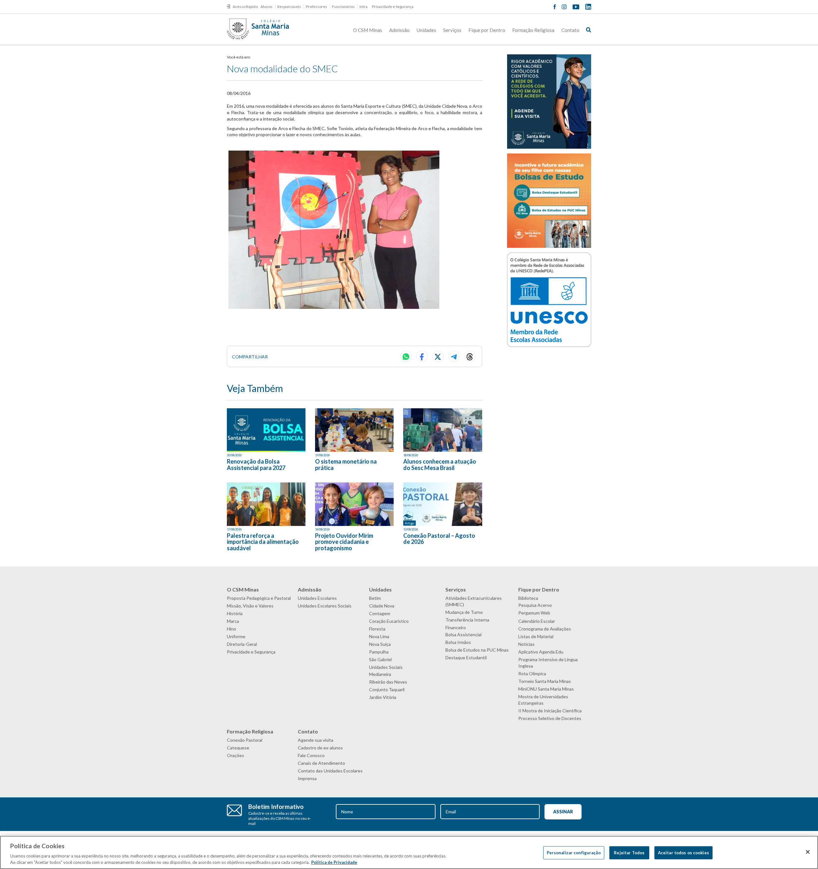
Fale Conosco (311, 755)
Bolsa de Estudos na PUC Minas (477, 650)
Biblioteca (528, 598)
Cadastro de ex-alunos (320, 747)
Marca (233, 621)
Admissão (399, 30)
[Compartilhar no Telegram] (453, 356)
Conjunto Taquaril (387, 689)
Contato (570, 30)
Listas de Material (535, 636)
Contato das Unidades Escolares (330, 770)
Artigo (409, 523)
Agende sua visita (315, 740)
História (235, 613)
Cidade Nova (381, 605)
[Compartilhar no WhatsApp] (406, 356)
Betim (375, 598)
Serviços (452, 30)
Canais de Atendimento (321, 763)
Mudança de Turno (464, 612)
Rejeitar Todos (629, 852)
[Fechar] (808, 852)
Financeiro (455, 627)
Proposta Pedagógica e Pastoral (259, 598)
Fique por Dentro (486, 30)
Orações (235, 755)
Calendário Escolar (536, 621)
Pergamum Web (534, 612)
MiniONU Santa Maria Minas (546, 689)
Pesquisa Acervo (535, 605)
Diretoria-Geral (242, 644)
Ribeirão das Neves (388, 682)
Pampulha (379, 651)
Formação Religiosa (533, 30)
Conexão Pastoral (244, 740)
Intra (363, 6)
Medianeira (380, 674)
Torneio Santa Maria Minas (544, 681)
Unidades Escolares (317, 598)
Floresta (377, 628)
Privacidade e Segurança (392, 6)
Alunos (266, 6)
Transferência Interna (467, 619)
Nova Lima (379, 636)
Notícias (526, 644)
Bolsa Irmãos (458, 642)
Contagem (379, 613)
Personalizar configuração (574, 852)
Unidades (426, 30)
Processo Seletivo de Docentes (549, 718)
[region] (409, 852)
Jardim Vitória (382, 697)
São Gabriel (380, 659)
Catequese (238, 747)
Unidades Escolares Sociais (324, 605)
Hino (231, 628)
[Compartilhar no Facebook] (422, 356)
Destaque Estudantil (466, 657)
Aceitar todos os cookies (683, 852)
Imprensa (307, 778)
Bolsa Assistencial (463, 634)
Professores (316, 6)
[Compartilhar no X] (438, 356)
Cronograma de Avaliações (544, 628)
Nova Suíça (380, 644)
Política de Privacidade (334, 862)
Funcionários (343, 6)
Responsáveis (289, 6)
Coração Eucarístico (389, 621)
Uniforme (236, 636)
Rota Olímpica (532, 673)
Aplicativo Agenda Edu (540, 651)
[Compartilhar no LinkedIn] (469, 356)
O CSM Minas (367, 30)
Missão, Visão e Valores (250, 605)
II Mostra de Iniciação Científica (550, 710)
